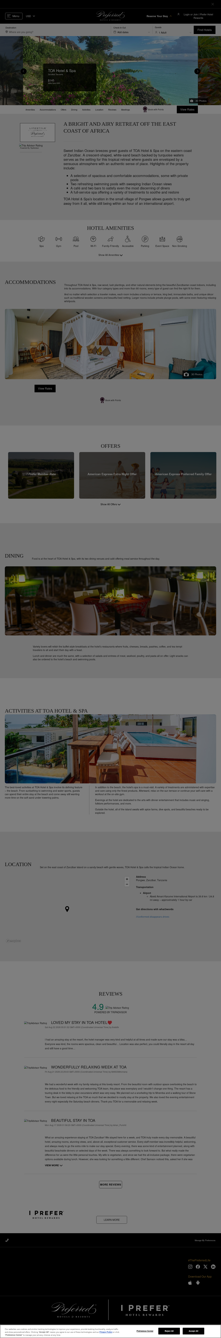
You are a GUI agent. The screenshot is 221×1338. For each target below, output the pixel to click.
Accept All (193, 1331)
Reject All (169, 1331)
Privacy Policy (105, 1332)
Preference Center (145, 1331)
